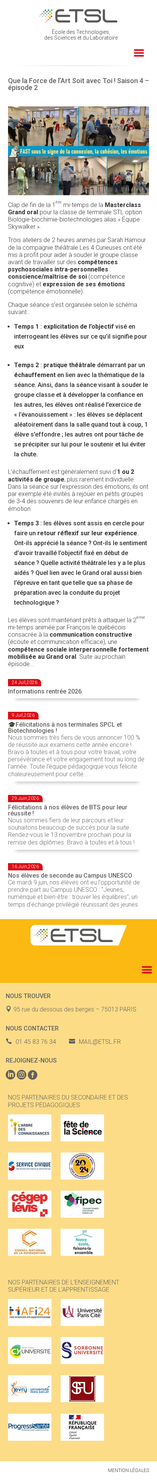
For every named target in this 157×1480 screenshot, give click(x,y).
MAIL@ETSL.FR (100, 1041)
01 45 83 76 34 (36, 1041)
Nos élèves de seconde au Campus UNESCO (70, 875)
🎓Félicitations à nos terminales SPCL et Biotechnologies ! (65, 727)
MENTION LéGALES (128, 1470)
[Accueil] (78, 16)
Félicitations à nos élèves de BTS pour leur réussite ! (67, 810)
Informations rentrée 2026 (45, 691)
